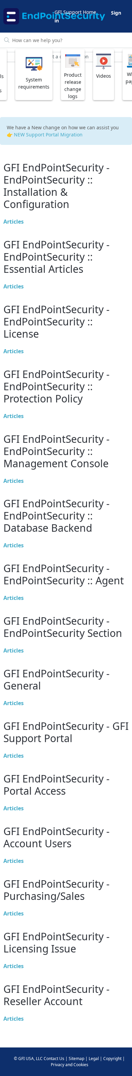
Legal (94, 1058)
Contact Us (54, 1058)
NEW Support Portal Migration (48, 134)
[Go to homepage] (28, 16)
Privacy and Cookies (69, 1065)
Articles (13, 221)
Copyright (112, 1058)
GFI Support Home (75, 12)
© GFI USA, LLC (28, 1058)
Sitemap (76, 1058)
